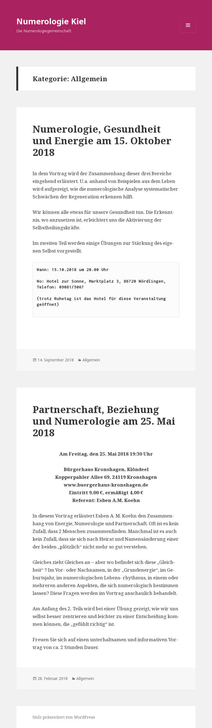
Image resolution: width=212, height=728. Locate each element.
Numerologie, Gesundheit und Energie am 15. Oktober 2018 (102, 140)
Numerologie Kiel (51, 21)
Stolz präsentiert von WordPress (64, 717)
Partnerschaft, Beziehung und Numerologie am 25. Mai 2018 (104, 421)
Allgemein (91, 359)
